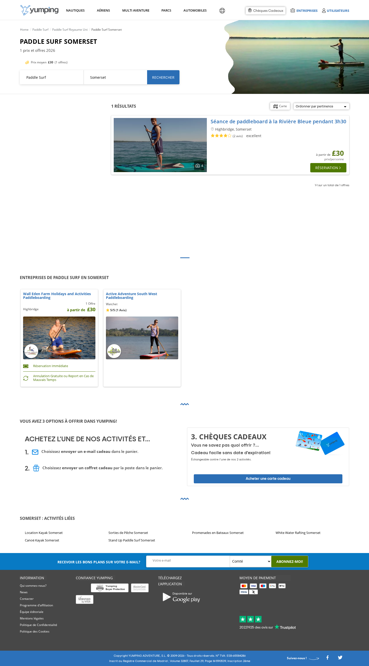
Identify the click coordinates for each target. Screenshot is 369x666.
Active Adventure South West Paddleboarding (131, 296)
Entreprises (306, 10)
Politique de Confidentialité (38, 625)
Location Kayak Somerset (44, 532)
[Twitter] (340, 658)
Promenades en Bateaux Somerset (218, 532)
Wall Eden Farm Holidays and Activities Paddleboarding (57, 296)
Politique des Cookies (34, 631)
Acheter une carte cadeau (268, 479)
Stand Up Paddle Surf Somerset (131, 540)
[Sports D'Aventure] (39, 10)
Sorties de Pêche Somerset (128, 532)
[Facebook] (327, 658)
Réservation (326, 167)
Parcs (166, 10)
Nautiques (75, 10)
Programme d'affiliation (36, 605)
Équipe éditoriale (31, 612)
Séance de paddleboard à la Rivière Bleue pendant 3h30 (278, 121)
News (24, 592)
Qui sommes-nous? (33, 585)
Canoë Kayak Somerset (42, 540)
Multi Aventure (134, 10)
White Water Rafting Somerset (298, 532)
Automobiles (194, 10)
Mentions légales (32, 618)
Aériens (103, 10)
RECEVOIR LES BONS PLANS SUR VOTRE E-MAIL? (98, 562)
